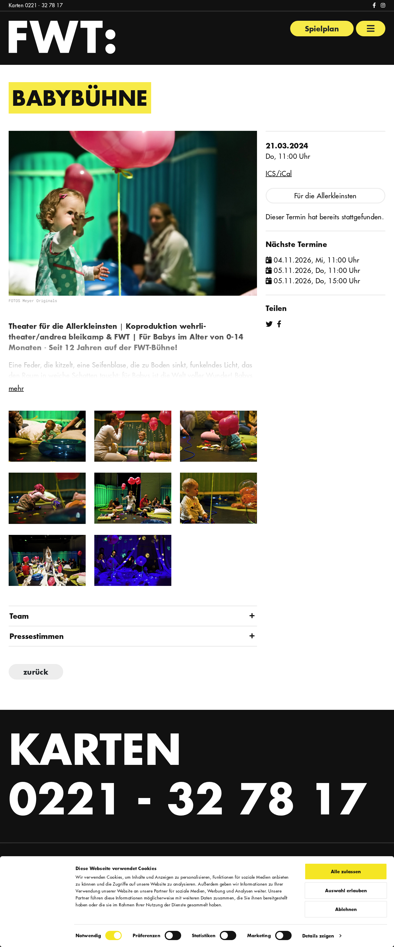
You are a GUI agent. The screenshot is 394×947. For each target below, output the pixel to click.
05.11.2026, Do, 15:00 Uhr (316, 280)
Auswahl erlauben (346, 890)
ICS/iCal (279, 173)
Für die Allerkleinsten (325, 195)
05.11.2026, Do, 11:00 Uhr (316, 270)
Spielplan (322, 28)
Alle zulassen (346, 871)
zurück (35, 671)
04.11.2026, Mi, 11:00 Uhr (315, 260)
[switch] (173, 935)
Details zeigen (318, 936)
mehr (16, 388)
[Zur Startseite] (62, 36)
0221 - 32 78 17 (44, 5)
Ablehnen (346, 909)
